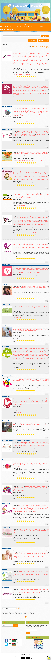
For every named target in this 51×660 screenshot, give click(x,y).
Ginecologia (35, 59)
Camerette (39, 327)
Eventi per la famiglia (17, 307)
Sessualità (15, 66)
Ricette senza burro (27, 160)
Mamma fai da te (27, 62)
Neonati (14, 63)
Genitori (41, 110)
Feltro (17, 540)
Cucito (37, 377)
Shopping (24, 93)
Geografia (40, 507)
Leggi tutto (33, 658)
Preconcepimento (28, 357)
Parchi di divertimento (18, 178)
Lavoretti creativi (29, 60)
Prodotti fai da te (29, 196)
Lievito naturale (19, 160)
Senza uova (19, 93)
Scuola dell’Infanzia (36, 380)
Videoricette (45, 93)
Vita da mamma (6, 50)
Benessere (28, 53)
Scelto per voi (18, 26)
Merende (15, 355)
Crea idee (5, 284)
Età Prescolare (22, 57)
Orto (23, 317)
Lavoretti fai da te (38, 60)
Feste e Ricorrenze (21, 59)
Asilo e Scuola (45, 171)
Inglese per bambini (34, 111)
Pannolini (38, 63)
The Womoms (6, 325)
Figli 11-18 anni (19, 401)
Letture (33, 354)
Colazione (25, 350)
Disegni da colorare (27, 56)
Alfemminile (5, 587)
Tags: (14, 74)
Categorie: (15, 52)
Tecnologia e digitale (17, 135)
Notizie (11, 26)
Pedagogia (43, 112)
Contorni (30, 86)
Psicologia (32, 64)
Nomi (19, 63)
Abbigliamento (22, 85)
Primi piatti (42, 90)
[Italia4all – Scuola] (25, 21)
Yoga (47, 179)
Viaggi (28, 93)
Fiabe (25, 553)
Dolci (17, 87)
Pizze (14, 271)
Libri (47, 60)
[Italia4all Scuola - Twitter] (13, 645)
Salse (36, 509)
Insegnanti (29, 221)
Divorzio (35, 56)
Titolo (33, 46)
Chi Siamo (6, 26)
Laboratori (37, 175)
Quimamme (5, 346)
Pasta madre (26, 309)
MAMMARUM (5, 150)
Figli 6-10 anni (39, 352)
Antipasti (33, 266)
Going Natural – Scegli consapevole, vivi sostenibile (16, 440)
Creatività (43, 193)
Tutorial (44, 287)
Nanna (36, 355)
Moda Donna (39, 269)
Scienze (39, 509)
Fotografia (18, 475)
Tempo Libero (40, 114)
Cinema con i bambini (20, 232)
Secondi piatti (36, 91)
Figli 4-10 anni (36, 110)
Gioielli (41, 87)
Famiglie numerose (29, 220)
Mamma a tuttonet (7, 169)
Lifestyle (37, 89)
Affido (30, 52)
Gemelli (14, 354)
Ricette (37, 64)
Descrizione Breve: (17, 68)
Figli (44, 400)
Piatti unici (36, 90)
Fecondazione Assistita (43, 351)
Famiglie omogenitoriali (31, 232)
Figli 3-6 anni (42, 220)
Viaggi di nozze (33, 93)
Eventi (31, 173)
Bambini (19, 53)
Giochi (38, 87)
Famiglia (34, 57)
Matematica (36, 508)
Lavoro (44, 60)
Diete (14, 87)
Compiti (38, 218)
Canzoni (32, 172)
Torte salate (26, 272)
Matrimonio (42, 62)
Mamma (15, 90)
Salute (31, 91)
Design (26, 463)
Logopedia (15, 62)
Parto (42, 63)
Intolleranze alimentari (25, 89)
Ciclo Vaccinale (32, 218)
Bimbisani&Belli (6, 548)
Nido (47, 176)
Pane (47, 269)
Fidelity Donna (6, 264)
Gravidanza (41, 59)
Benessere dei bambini (36, 53)
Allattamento (42, 52)
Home (1, 26)
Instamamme (6, 241)
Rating (37, 46)
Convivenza (37, 55)
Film (44, 352)
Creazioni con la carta (20, 296)
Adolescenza (21, 52)
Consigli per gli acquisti (22, 55)
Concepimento (16, 110)
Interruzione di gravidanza (19, 60)
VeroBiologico (6, 304)
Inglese (28, 111)
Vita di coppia (27, 66)
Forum (14, 175)
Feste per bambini (41, 463)
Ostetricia (27, 63)
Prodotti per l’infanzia (37, 178)
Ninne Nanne (20, 556)
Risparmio (15, 197)
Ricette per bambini (17, 91)
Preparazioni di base (20, 271)
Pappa (43, 355)
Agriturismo (32, 216)
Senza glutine (42, 91)
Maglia (14, 489)
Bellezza (24, 53)
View (47, 79)
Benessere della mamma (18, 218)
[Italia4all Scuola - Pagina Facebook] (13, 641)
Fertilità (14, 59)
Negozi (28, 445)
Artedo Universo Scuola (39, 26)
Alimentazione (35, 52)
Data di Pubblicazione (44, 46)
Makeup (42, 89)
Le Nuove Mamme (7, 214)
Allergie (27, 85)
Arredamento (41, 85)
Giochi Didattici (26, 26)
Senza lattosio (34, 155)
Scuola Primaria (45, 509)
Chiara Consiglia (6, 503)
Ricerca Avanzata (46, 37)
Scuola (40, 64)
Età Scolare (28, 57)
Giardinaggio (33, 87)
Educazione (15, 57)
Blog (31, 26)
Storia (20, 511)
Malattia (20, 62)
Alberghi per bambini (20, 121)
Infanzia (24, 111)
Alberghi (27, 108)
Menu (25, 24)
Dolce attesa (41, 56)
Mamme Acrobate (7, 129)
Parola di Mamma (7, 106)
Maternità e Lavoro (27, 134)
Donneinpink (5, 484)
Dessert (14, 173)
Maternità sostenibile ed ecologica (28, 573)
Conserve (46, 172)
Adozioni (26, 52)
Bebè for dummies (30, 649)
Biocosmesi (18, 317)
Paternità (46, 63)
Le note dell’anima (7, 421)
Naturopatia (18, 412)
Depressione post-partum (18, 351)
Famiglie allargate (41, 57)
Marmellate (30, 508)
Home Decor (16, 89)
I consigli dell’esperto (17, 111)
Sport (28, 179)
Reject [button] (27, 658)
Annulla (47, 47)
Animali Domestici (33, 85)
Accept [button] (22, 658)
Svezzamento (21, 66)
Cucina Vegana (36, 86)
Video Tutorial (40, 93)
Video (40, 358)
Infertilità (46, 59)
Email (27, 628)
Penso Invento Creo (7, 375)
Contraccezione (31, 55)
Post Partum (21, 357)
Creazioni (34, 286)
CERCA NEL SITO (12, 29)
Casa (45, 53)
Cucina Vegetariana (44, 86)
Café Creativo (6, 527)
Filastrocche (15, 555)
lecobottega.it (6, 191)
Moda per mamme (29, 355)
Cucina (47, 152)
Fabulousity (5, 460)
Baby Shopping (33, 108)
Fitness (28, 87)
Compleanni (15, 400)
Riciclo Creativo (25, 91)
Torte (22, 272)
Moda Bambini (30, 90)
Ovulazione (32, 63)
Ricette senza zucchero (37, 160)
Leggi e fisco (45, 111)
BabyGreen (5, 569)
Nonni (22, 63)
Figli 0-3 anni (29, 59)
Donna (46, 56)
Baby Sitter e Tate (32, 550)
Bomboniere (27, 172)
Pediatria (40, 246)
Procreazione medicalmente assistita (21, 64)
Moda (47, 62)
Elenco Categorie (4, 29)
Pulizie (43, 153)
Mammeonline (6, 396)
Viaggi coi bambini (33, 135)
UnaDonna (5, 82)
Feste (34, 173)
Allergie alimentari (17, 217)
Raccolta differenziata (20, 205)
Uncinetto (15, 490)
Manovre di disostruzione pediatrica (23, 74)
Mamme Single (35, 62)
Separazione (45, 64)
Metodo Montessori (22, 445)
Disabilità (19, 56)
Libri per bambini (17, 112)
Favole (47, 57)
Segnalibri (15, 532)
